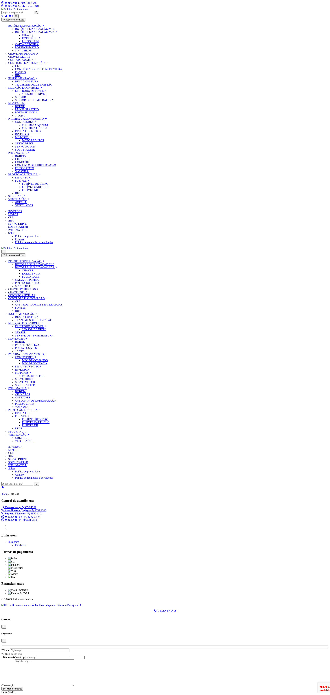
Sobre (11, 232)
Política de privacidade (27, 236)
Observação (7, 685)
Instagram (13, 541)
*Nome (5, 650)
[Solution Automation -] (14, 9)
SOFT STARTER (18, 226)
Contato (19, 239)
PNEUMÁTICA (17, 229)
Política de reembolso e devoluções (34, 242)
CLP (10, 217)
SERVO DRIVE (17, 223)
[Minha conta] (6, 15)
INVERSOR (15, 211)
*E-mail (5, 653)
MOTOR (13, 214)
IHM (11, 220)
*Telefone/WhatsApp (13, 657)
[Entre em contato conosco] (3, 15)
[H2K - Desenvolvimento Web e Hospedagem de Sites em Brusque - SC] (41, 605)
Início (4, 493)
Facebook (20, 545)
